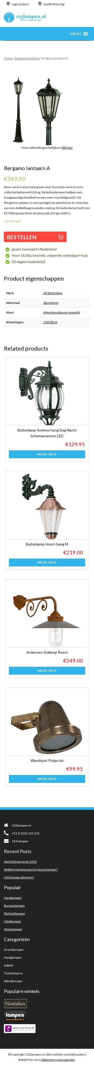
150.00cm (50, 322)
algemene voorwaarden (58, 1060)
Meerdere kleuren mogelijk (61, 312)
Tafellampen (12, 921)
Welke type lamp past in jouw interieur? (31, 869)
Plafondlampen (14, 913)
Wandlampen (13, 981)
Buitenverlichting (27, 58)
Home (8, 58)
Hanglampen (13, 898)
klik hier (67, 148)
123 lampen (20, 841)
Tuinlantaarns (13, 973)
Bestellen (22, 237)
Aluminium (50, 303)
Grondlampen (14, 950)
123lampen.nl (21, 825)
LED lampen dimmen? (19, 877)
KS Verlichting (52, 293)
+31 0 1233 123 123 (25, 833)
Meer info (47, 454)
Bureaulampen (14, 906)
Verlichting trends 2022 (20, 862)
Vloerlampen (13, 929)
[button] (75, 33)
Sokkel (8, 965)
